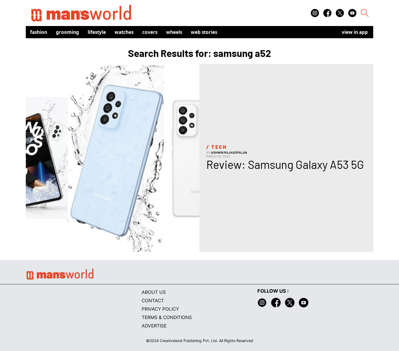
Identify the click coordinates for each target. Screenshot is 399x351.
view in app (355, 32)
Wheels (174, 32)
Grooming (67, 32)
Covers (149, 32)
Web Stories (204, 32)
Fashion (38, 32)
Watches (124, 32)
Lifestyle (97, 32)
